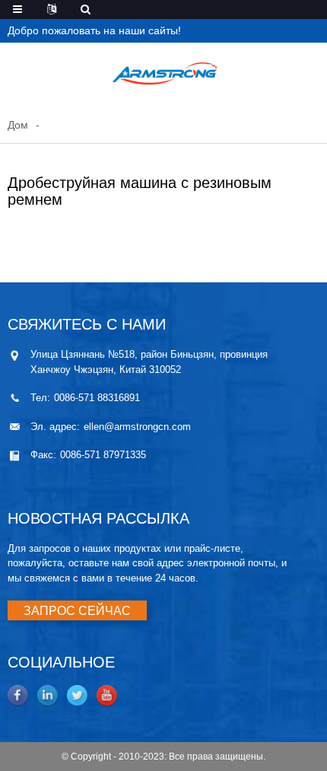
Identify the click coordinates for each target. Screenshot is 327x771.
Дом (18, 125)
